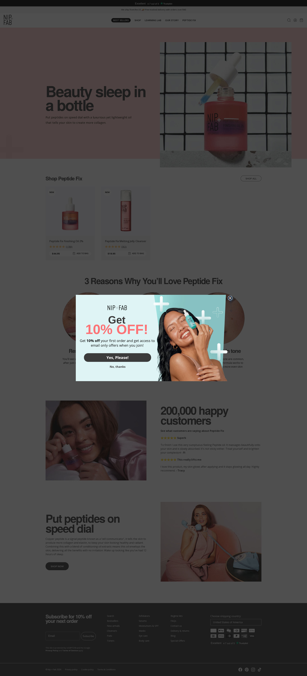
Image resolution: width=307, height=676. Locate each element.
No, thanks (118, 367)
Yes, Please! (117, 357)
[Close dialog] (230, 298)
